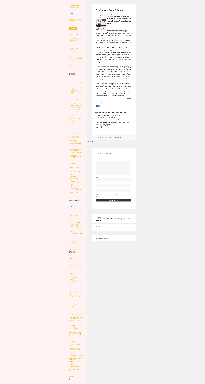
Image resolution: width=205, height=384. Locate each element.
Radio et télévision (73, 123)
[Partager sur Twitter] (99, 106)
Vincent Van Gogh (71, 192)
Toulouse (74, 191)
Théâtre (71, 128)
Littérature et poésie (73, 109)
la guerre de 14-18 (72, 179)
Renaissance (77, 188)
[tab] (88, 142)
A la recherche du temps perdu (75, 82)
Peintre (75, 186)
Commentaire (99, 160)
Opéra (70, 116)
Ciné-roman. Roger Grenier (75, 44)
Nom (97, 177)
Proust (74, 188)
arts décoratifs (76, 168)
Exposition (71, 103)
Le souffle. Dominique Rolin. (75, 46)
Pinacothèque (79, 186)
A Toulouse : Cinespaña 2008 (103, 115)
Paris (71, 186)
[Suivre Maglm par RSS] (74, 74)
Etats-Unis (78, 172)
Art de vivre (71, 88)
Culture (75, 172)
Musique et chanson (73, 111)
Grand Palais (79, 177)
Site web (98, 188)
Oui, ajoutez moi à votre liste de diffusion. (108, 202)
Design (70, 101)
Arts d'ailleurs (72, 90)
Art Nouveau (71, 168)
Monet (77, 183)
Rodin (75, 189)
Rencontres (71, 189)
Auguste (81, 168)
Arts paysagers (72, 94)
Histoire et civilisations (74, 105)
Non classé (71, 114)
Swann (70, 190)
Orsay (77, 184)
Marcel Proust (72, 183)
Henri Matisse (77, 178)
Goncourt (72, 177)
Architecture (72, 86)
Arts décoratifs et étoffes (74, 92)
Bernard (75, 348)
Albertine (71, 167)
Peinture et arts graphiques (75, 118)
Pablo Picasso (81, 184)
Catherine (77, 348)
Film (78, 174)
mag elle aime (74, 5)
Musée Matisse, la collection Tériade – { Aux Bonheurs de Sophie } (75, 154)
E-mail (71, 23)
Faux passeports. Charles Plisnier (104, 126)
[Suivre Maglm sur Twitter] (72, 74)
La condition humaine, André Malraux (106, 122)
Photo (70, 121)
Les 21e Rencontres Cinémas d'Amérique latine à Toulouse (111, 112)
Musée (80, 183)
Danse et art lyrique (73, 99)
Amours (75, 167)
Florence (81, 174)
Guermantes (72, 178)
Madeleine (75, 181)
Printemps (71, 188)
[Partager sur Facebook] (97, 106)
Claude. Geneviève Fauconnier (75, 58)
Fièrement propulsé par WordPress (103, 238)
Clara (70, 145)
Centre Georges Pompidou (74, 171)
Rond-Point (78, 189)
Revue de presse (72, 126)
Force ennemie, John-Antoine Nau (105, 119)
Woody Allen (76, 192)
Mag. (107, 137)
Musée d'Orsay (72, 184)
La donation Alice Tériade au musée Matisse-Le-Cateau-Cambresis (75, 156)
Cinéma (71, 96)
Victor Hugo (78, 369)
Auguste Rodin (71, 348)
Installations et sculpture (74, 107)
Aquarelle (77, 167)
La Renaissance (79, 179)
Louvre (71, 181)
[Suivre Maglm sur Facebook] (70, 74)
